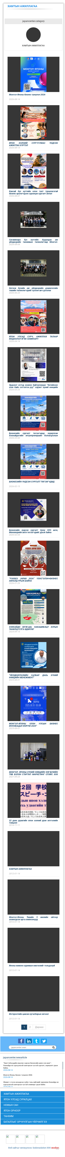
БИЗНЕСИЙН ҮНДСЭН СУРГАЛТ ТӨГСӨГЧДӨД (31, 481)
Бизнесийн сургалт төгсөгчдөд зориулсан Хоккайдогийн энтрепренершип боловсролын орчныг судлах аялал (33, 434)
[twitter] (44, 1041)
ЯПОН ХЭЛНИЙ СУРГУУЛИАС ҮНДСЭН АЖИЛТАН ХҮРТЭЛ (33, 144)
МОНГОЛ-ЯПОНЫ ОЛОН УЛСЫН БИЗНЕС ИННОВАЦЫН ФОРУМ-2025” (33, 724)
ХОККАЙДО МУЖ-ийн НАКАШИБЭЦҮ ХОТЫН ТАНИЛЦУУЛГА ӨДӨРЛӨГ (33, 628)
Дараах (39, 1027)
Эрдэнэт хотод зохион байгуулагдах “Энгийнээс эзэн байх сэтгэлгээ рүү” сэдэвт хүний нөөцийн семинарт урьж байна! (33, 386)
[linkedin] (29, 1041)
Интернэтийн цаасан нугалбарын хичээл (29, 1014)
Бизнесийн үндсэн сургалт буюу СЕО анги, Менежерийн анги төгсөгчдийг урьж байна (33, 531)
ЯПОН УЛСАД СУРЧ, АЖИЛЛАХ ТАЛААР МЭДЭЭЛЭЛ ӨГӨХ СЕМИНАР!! (33, 337)
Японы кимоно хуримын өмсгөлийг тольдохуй (32, 965)
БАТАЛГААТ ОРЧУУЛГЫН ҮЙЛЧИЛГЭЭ (25, 1121)
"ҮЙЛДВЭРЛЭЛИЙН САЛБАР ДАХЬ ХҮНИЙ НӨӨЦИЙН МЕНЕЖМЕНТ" (33, 676)
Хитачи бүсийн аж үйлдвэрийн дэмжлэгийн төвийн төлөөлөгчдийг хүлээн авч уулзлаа (33, 289)
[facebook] (21, 1041)
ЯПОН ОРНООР (12, 1110)
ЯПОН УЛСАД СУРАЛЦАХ (18, 1099)
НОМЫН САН (11, 1105)
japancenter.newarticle (15, 1057)
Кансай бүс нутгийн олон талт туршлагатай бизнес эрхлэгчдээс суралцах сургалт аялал (33, 192)
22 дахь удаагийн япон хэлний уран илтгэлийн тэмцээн (33, 821)
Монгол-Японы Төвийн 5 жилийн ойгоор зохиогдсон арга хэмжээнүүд (33, 918)
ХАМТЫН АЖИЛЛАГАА (20, 869)
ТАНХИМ (8, 1116)
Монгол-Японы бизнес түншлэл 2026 (27, 94)
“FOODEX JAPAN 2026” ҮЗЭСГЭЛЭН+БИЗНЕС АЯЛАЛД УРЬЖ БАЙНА (33, 579)
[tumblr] (36, 1041)
